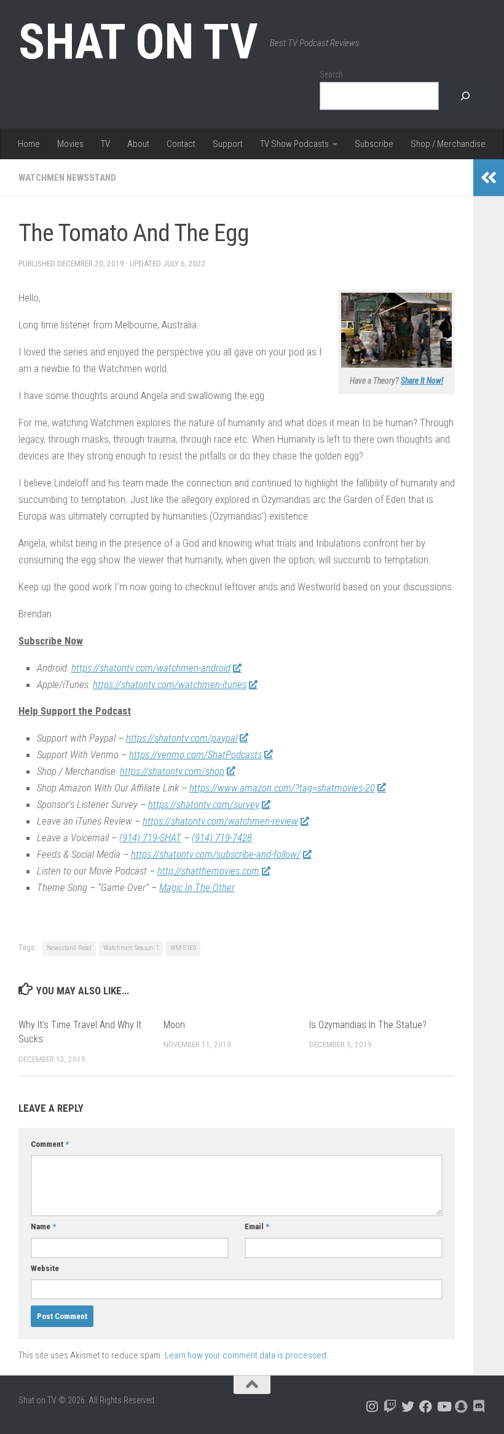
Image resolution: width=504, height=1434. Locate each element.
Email (257, 1226)
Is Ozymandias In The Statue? (368, 1025)
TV (105, 143)
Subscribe (374, 143)
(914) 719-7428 (222, 837)
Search (331, 74)
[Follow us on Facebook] (425, 1406)
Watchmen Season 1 (131, 948)
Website (45, 1268)
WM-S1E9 (183, 948)
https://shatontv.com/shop (172, 771)
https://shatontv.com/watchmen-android (150, 668)
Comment (50, 1144)
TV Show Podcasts (294, 143)
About (138, 143)
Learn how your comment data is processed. (247, 1355)
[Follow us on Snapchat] (461, 1406)
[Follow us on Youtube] (443, 1406)
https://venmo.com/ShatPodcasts (195, 754)
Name (43, 1226)
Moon (174, 1025)
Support (228, 143)
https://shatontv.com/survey (203, 804)
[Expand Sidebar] (488, 177)
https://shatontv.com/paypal (181, 738)
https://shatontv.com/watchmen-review (220, 821)
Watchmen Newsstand (67, 177)
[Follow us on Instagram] (372, 1406)
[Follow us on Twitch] (390, 1406)
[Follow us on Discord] (479, 1406)
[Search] (465, 96)
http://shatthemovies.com (208, 871)
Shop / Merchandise (448, 143)
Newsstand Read (69, 948)
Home (29, 143)
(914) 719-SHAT (150, 837)
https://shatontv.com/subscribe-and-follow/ (216, 854)
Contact (181, 143)
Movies (70, 143)
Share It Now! (422, 381)
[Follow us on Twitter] (407, 1406)
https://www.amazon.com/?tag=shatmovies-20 (282, 788)
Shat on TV (138, 42)
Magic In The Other (197, 887)
